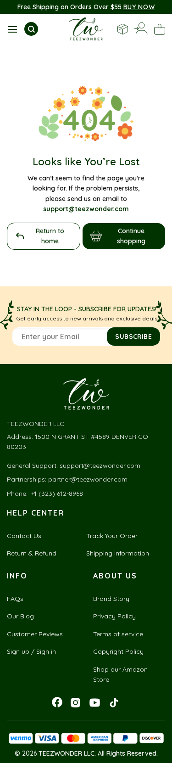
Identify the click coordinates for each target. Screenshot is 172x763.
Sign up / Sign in (31, 651)
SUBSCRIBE (133, 336)
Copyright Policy (118, 651)
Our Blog (20, 616)
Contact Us (24, 536)
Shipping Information (117, 553)
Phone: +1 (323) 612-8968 (45, 493)
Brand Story (111, 599)
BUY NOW (139, 7)
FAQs (15, 599)
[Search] (31, 28)
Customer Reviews (35, 634)
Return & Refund (31, 553)
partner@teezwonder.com (88, 479)
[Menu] (12, 29)
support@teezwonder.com (100, 465)
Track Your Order (112, 536)
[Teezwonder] (86, 28)
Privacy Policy (114, 616)
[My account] (141, 29)
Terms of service (118, 634)
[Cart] (159, 29)
